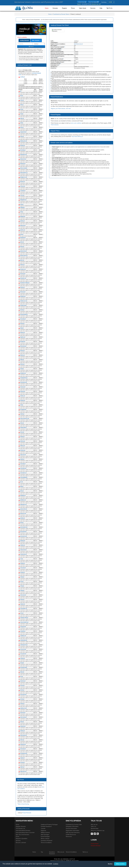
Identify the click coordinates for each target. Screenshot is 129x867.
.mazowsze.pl (23, 382)
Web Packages (45, 834)
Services (92, 8)
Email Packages (45, 836)
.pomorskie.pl (23, 509)
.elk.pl (21, 211)
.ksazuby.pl (23, 319)
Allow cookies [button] (120, 864)
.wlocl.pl (22, 739)
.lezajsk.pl (22, 341)
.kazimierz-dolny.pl (24, 282)
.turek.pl (22, 690)
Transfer (43, 828)
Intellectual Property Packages (49, 824)
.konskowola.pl (23, 314)
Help (101, 8)
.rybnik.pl (22, 563)
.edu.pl (21, 204)
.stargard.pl (23, 626)
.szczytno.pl (23, 653)
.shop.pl (22, 586)
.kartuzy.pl (22, 273)
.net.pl (21, 109)
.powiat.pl (22, 518)
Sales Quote (82, 8)
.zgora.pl (22, 767)
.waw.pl (22, 721)
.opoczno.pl (23, 454)
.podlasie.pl (23, 500)
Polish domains (55, 124)
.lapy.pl (22, 328)
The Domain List (20, 828)
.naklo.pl (22, 414)
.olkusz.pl (22, 445)
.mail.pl (22, 368)
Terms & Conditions (46, 842)
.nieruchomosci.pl (24, 418)
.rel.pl (21, 558)
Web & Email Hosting (23, 804)
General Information (71, 828)
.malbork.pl (23, 373)
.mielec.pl (22, 395)
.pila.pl (21, 486)
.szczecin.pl (23, 649)
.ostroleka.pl (23, 468)
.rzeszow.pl (23, 567)
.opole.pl (22, 459)
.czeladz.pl (22, 190)
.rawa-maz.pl (23, 549)
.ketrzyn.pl (22, 291)
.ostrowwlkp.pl (23, 477)
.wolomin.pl (23, 744)
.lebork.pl (22, 332)
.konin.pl (22, 309)
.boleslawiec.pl (23, 172)
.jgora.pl (22, 260)
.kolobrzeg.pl (23, 305)
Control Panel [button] (81, 2)
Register (64, 8)
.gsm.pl (22, 242)
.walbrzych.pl (23, 708)
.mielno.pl (22, 400)
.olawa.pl (22, 436)
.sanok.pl (22, 572)
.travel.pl (22, 685)
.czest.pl (22, 195)
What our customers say (97, 830)
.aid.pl (21, 122)
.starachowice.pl (24, 622)
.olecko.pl (22, 441)
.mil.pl (21, 405)
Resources (69, 836)
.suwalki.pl (22, 631)
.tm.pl (21, 676)
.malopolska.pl (23, 377)
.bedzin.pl (22, 145)
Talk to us (93, 826)
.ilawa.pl (22, 246)
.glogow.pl (22, 216)
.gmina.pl (22, 221)
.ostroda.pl (22, 463)
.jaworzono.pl (23, 251)
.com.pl (22, 100)
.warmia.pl (22, 712)
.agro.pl (22, 118)
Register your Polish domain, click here (61, 108)
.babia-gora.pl (23, 141)
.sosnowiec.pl (23, 608)
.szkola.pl (22, 658)
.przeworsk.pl (23, 536)
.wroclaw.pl (23, 748)
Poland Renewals (26, 812)
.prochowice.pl (23, 527)
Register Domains (21, 826)
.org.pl (21, 113)
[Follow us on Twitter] (95, 833)
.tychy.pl (22, 699)
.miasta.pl (22, 391)
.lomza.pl (22, 350)
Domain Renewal (95, 845)
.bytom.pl (22, 181)
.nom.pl (22, 423)
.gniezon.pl (22, 225)
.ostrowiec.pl (23, 472)
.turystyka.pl (23, 694)
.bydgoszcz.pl (23, 177)
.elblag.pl (22, 207)
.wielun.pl (22, 730)
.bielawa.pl (22, 163)
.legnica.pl (22, 337)
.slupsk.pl (22, 604)
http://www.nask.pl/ (78, 44)
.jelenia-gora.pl (23, 255)
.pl (20, 91)
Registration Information (72, 830)
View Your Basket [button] (93, 2)
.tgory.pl (22, 672)
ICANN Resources (71, 834)
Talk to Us (109, 8)
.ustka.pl (22, 703)
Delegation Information (72, 826)
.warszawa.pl (23, 717)
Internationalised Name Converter (25, 832)
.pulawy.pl (22, 540)
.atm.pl (21, 127)
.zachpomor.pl (23, 753)
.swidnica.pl (23, 635)
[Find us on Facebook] (92, 833)
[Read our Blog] (98, 833)
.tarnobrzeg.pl (23, 667)
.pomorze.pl (23, 513)
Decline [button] (110, 864)
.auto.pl (22, 136)
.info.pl (21, 104)
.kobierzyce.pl (23, 300)
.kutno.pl (22, 323)
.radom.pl (22, 545)
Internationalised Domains (23, 830)
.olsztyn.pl (22, 450)
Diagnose (43, 830)
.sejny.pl (22, 576)
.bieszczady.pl (23, 168)
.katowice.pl (23, 278)
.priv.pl (21, 522)
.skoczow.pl (23, 595)
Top (42, 852)
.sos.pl (21, 613)
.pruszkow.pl (23, 531)
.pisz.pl (22, 490)
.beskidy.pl (22, 150)
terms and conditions (76, 123)
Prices (73, 8)
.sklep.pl (22, 590)
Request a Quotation (21, 838)
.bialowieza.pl (23, 154)
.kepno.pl (22, 287)
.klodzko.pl (22, 296)
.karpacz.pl (23, 269)
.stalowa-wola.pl (24, 617)
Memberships (94, 828)
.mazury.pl (22, 386)
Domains (55, 8)
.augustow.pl (23, 132)
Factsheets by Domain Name (61, 14)
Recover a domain (21, 842)
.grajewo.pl (22, 237)
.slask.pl (22, 599)
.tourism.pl (22, 681)
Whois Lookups (45, 838)
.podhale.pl (22, 495)
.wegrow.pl (22, 726)
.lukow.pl (22, 364)
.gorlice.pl (22, 230)
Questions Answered (46, 840)
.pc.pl (21, 481)
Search (32, 46)
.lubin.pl (22, 359)
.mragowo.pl (23, 409)
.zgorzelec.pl (23, 771)
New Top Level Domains (22, 834)
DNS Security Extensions (73, 832)
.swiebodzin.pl (23, 640)
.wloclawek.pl (23, 735)
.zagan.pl (22, 757)
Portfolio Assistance (46, 826)
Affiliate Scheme (45, 832)
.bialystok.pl (23, 159)
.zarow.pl (22, 762)
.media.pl (22, 77)
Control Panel (94, 843)
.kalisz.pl (22, 264)
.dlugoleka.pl (23, 199)
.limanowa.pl (23, 346)
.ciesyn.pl (22, 186)
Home (46, 8)
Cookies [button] (55, 864)
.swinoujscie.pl (23, 644)
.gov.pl (21, 234)
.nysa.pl (22, 432)
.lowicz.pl (22, 355)
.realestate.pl (23, 554)
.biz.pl (21, 95)
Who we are (94, 824)
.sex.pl (21, 581)
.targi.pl (22, 662)
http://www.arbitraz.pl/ (77, 136)
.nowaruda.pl (23, 427)
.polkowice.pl (23, 504)
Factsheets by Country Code (74, 824)
